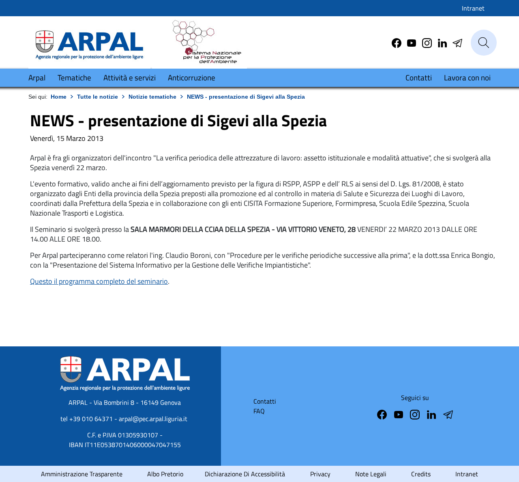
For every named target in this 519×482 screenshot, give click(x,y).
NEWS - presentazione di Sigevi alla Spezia (246, 96)
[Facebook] (397, 42)
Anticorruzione (191, 77)
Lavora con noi (467, 77)
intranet (466, 474)
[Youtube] (412, 42)
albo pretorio (165, 474)
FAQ (259, 411)
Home (58, 96)
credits (421, 474)
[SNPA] (199, 42)
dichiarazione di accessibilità (245, 474)
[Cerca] (483, 42)
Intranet (473, 8)
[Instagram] (427, 42)
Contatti (418, 77)
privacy (320, 474)
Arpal (36, 77)
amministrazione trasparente (81, 474)
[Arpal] (89, 42)
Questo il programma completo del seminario (99, 281)
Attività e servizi (129, 77)
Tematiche (74, 77)
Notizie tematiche (152, 96)
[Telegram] (443, 42)
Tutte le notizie (97, 96)
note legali (370, 474)
